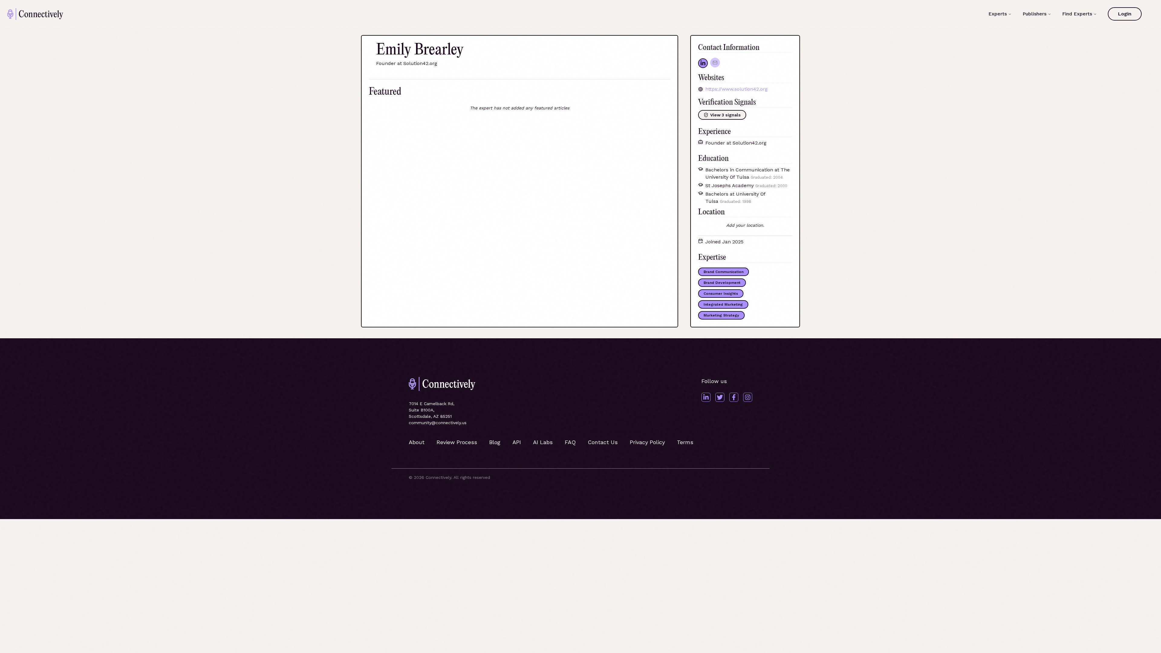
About (416, 442)
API (516, 442)
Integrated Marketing (723, 304)
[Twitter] (719, 397)
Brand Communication (723, 272)
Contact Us (603, 442)
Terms (685, 442)
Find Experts (1077, 14)
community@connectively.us (438, 422)
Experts (997, 14)
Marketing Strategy (721, 315)
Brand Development (722, 283)
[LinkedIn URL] (703, 63)
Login (1124, 14)
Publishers (1034, 14)
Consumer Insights (721, 293)
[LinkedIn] (706, 397)
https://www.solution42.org (736, 89)
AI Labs (543, 442)
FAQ (570, 442)
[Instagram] (747, 397)
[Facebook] (733, 397)
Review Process (457, 442)
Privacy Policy (647, 442)
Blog (494, 442)
